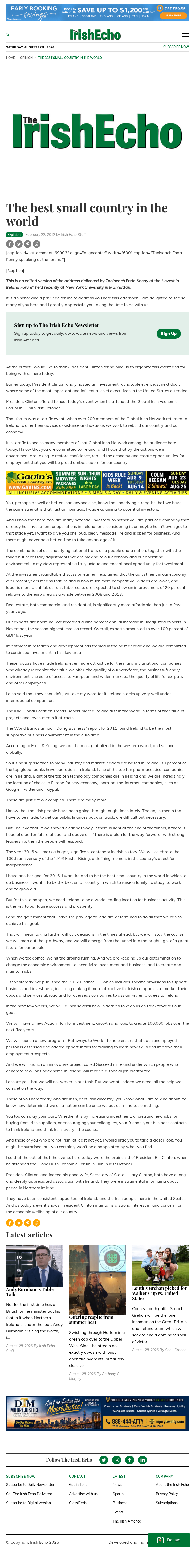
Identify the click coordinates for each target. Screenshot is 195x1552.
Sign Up (169, 333)
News (117, 1484)
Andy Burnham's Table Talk (30, 1292)
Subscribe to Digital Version (28, 1503)
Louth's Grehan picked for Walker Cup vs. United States (159, 1293)
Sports (118, 1494)
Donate (173, 1540)
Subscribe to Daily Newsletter (30, 1484)
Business (120, 1503)
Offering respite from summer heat (91, 1319)
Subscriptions (167, 1503)
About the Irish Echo (172, 1484)
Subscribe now (176, 47)
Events (118, 1512)
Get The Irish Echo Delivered (29, 1494)
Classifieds (78, 1503)
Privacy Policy (167, 1494)
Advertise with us (83, 1494)
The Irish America (127, 1521)
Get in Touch (79, 1484)
